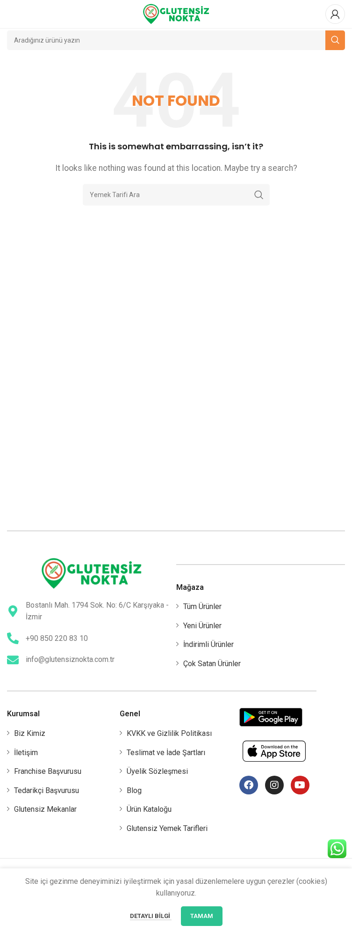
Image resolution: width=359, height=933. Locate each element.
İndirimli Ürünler (208, 644)
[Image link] (91, 572)
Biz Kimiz (29, 733)
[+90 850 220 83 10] (13, 638)
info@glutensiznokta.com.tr (70, 659)
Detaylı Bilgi (151, 915)
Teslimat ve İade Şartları (166, 752)
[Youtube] (300, 785)
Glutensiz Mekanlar (45, 809)
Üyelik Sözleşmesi (157, 771)
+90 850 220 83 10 (57, 638)
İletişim (26, 752)
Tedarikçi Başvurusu (46, 790)
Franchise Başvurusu (47, 771)
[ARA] (259, 195)
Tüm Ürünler (202, 606)
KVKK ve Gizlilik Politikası (169, 733)
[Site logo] (176, 13)
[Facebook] (248, 785)
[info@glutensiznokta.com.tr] (13, 660)
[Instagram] (274, 785)
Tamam (201, 915)
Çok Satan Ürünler (212, 663)
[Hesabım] (335, 14)
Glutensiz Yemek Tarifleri (167, 828)
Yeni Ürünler (202, 625)
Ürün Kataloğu (149, 809)
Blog (134, 790)
